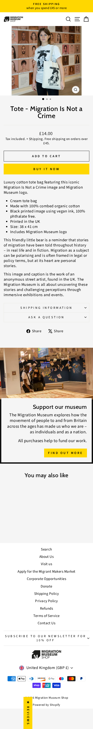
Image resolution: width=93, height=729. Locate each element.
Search (46, 549)
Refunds (46, 608)
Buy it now (46, 169)
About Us (46, 556)
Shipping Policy (46, 593)
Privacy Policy (46, 601)
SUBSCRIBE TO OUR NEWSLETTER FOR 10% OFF (45, 638)
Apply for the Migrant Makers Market (46, 571)
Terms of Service (46, 615)
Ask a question (46, 317)
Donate (46, 586)
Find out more (65, 453)
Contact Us (47, 623)
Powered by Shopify (46, 705)
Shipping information (46, 308)
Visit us (46, 564)
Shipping (36, 139)
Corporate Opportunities (46, 578)
